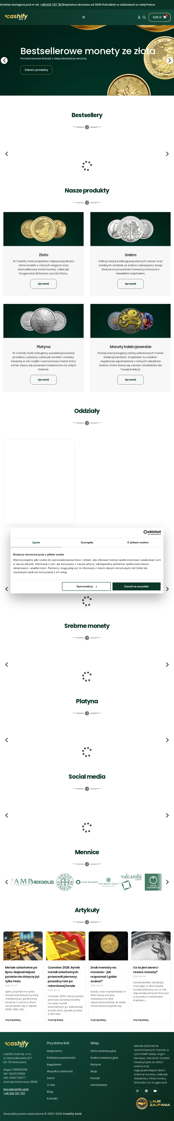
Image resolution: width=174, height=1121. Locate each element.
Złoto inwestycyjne (103, 1051)
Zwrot (51, 1078)
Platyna (95, 1064)
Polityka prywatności (61, 1058)
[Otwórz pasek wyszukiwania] (144, 17)
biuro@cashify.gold (16, 1089)
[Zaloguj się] (139, 17)
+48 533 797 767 (51, 5)
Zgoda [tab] (36, 542)
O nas (51, 1085)
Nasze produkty (87, 190)
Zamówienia (98, 1085)
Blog (50, 1092)
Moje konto (54, 1051)
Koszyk (95, 1078)
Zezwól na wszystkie (136, 586)
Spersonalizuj (84, 586)
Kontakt (52, 1098)
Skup (93, 1071)
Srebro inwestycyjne (104, 1058)
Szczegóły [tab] (87, 542)
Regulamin (54, 1064)
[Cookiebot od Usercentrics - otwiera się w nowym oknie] (146, 532)
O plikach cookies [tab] (138, 542)
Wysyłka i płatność (60, 1071)
